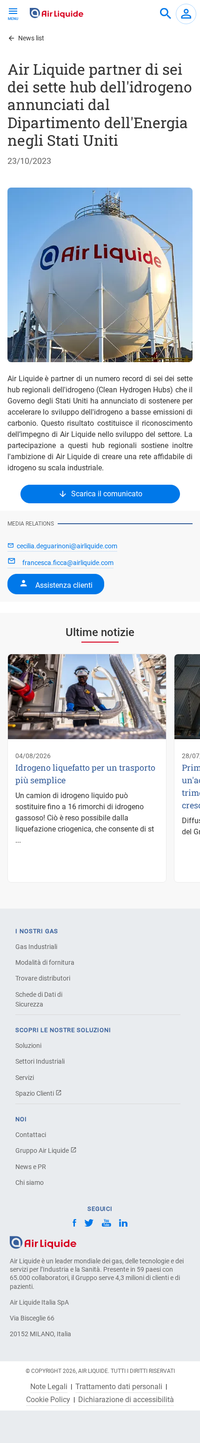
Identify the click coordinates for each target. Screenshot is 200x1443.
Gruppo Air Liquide (42, 1150)
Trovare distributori (42, 978)
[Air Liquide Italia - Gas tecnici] (56, 13)
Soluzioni (28, 1045)
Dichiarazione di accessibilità (126, 1400)
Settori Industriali (40, 1061)
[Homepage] (43, 1242)
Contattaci (30, 1134)
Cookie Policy (48, 1400)
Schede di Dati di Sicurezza (38, 999)
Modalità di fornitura (44, 962)
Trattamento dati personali (118, 1387)
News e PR (30, 1166)
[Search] (165, 14)
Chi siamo (29, 1182)
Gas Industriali (36, 946)
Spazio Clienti (35, 1093)
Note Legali (48, 1387)
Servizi (24, 1077)
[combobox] (165, 14)
